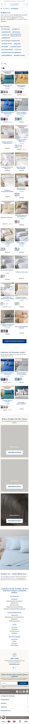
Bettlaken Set (14, 603)
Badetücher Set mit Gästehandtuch (14, 617)
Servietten (14, 643)
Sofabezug (14, 633)
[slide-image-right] (12, 77)
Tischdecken (14, 639)
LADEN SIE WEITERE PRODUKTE (14, 341)
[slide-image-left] (2, 77)
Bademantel (14, 615)
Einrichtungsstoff (14, 631)
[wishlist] (24, 4)
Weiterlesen (4, 21)
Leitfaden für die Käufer (8, 696)
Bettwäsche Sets (14, 604)
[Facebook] (17, 692)
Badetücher (14, 619)
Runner (14, 641)
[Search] (5, 4)
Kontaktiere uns (14, 664)
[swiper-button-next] (9, 91)
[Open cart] (27, 4)
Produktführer (5, 699)
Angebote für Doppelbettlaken (14, 606)
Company (3, 703)
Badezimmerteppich (14, 621)
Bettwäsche (14, 599)
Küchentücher (14, 645)
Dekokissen (14, 629)
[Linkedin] (27, 692)
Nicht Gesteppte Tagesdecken (15, 601)
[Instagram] (20, 692)
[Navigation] (2, 4)
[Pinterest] (24, 692)
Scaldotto (14, 627)
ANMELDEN (23, 683)
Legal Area (4, 707)
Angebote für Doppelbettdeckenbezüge (14, 608)
